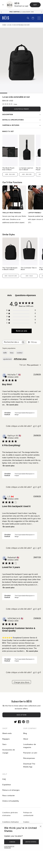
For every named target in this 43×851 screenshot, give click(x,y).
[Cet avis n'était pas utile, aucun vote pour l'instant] (38, 426)
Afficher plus (20, 359)
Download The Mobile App (29, 765)
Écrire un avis (21, 331)
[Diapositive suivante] (41, 12)
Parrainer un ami (30, 753)
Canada (12, 842)
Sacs (4, 744)
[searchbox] (11, 342)
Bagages (6, 739)
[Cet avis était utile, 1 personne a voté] (34, 548)
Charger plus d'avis (21, 682)
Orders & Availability (10, 801)
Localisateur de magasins (29, 745)
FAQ (4, 779)
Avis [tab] (9, 295)
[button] (28, 18)
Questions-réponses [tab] (25, 295)
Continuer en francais (9, 847)
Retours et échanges (10, 790)
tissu (11, 353)
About (25, 739)
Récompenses (29, 758)
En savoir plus (12, 405)
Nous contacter (8, 795)
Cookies (26, 822)
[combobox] (30, 365)
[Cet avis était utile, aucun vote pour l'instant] (34, 426)
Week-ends (7, 733)
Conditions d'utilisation (10, 822)
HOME (4, 25)
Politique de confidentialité (28, 814)
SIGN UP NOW (21, 715)
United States (30, 842)
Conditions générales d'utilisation (10, 814)
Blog (25, 733)
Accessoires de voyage (8, 751)
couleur (19, 353)
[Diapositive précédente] (1, 12)
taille (5, 353)
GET (35, 5)
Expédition (6, 785)
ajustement (7, 359)
